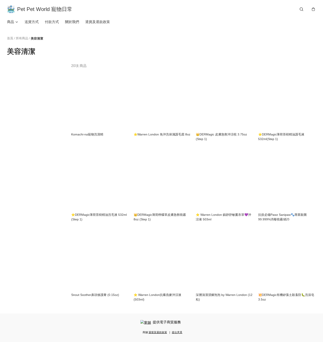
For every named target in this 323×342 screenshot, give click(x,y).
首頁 (10, 38)
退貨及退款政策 (97, 22)
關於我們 (72, 22)
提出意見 (177, 332)
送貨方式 (32, 22)
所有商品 (22, 38)
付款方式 (52, 22)
